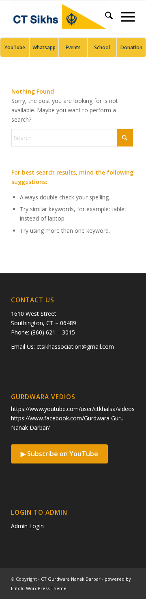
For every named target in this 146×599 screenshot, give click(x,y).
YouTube (14, 47)
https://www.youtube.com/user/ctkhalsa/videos (73, 409)
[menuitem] (105, 16)
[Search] (105, 16)
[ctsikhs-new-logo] (60, 16)
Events (73, 47)
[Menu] (124, 16)
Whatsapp (44, 47)
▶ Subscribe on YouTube (59, 453)
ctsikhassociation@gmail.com (75, 346)
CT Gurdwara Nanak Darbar (71, 579)
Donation (131, 47)
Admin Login (27, 526)
